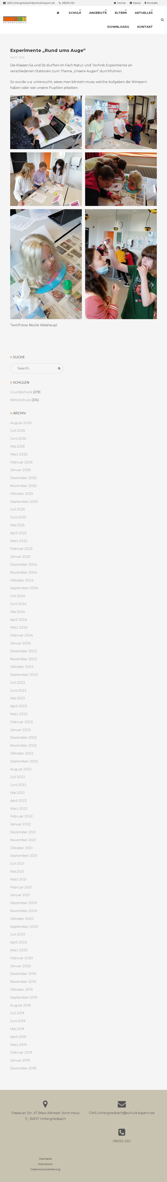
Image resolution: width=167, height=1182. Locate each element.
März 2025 (18, 541)
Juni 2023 (18, 690)
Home (121, 2)
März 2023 (18, 714)
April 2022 (18, 801)
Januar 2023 (20, 730)
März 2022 (18, 809)
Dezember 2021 (23, 832)
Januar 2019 (20, 1060)
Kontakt (152, 2)
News (136, 2)
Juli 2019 (17, 1013)
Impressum (45, 1164)
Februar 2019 (21, 1052)
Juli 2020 (17, 934)
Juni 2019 (17, 1021)
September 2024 (24, 588)
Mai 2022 (17, 793)
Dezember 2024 (23, 564)
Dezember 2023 (23, 651)
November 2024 (23, 572)
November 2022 (23, 745)
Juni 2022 (18, 785)
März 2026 (18, 454)
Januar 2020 (20, 966)
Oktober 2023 (21, 667)
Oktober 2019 (21, 989)
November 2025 (23, 486)
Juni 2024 (18, 604)
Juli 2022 (17, 777)
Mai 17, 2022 (17, 57)
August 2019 (20, 1005)
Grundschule (21, 392)
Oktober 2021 (21, 848)
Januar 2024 (20, 643)
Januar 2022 (20, 824)
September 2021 (23, 856)
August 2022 (21, 769)
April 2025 (18, 533)
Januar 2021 (20, 895)
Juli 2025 (17, 509)
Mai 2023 (17, 698)
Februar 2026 (21, 462)
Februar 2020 (21, 958)
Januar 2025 (20, 557)
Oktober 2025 (21, 494)
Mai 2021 (17, 871)
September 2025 (24, 502)
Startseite (45, 1158)
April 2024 (18, 620)
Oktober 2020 (22, 919)
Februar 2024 (21, 635)
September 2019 (23, 997)
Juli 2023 (17, 683)
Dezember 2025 (23, 478)
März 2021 (18, 879)
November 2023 (23, 659)
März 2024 (18, 627)
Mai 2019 (17, 1029)
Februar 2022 (21, 816)
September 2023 (24, 675)
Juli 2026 (17, 431)
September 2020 (24, 927)
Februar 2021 (21, 887)
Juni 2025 (18, 517)
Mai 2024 (17, 612)
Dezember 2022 (23, 738)
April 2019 (18, 1037)
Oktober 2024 (21, 580)
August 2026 (20, 423)
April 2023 (18, 706)
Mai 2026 (17, 446)
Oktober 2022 (21, 753)
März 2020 (19, 950)
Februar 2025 (21, 549)
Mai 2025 (17, 525)
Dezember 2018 (23, 1068)
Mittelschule (20, 400)
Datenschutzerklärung (45, 1169)
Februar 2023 (21, 722)
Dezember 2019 (23, 974)
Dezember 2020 (23, 903)
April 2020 (18, 942)
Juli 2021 (17, 864)
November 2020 (23, 911)
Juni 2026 (18, 438)
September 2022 (24, 761)
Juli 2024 (17, 596)
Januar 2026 (20, 470)
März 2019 (18, 1045)
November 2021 (23, 840)
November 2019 (23, 982)
